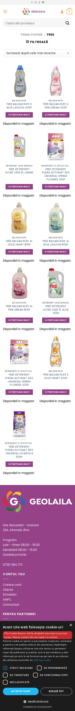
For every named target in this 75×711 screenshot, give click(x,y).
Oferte (8, 589)
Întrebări (9, 594)
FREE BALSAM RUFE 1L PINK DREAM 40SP (56, 106)
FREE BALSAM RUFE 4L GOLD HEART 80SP (19, 243)
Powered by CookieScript (37, 706)
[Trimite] (67, 23)
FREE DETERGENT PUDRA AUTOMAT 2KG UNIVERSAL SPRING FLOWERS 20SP (56, 174)
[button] (5, 11)
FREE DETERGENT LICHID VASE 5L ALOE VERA (56, 310)
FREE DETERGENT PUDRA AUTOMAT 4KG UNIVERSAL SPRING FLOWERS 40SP (19, 380)
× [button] (70, 625)
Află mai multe (42, 660)
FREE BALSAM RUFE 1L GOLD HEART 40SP (56, 376)
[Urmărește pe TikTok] (39, 2)
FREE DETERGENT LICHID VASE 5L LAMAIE (19, 171)
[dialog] (37, 666)
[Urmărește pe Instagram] (35, 2)
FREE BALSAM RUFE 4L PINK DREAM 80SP (19, 308)
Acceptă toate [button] (20, 691)
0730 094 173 (12, 564)
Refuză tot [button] (56, 691)
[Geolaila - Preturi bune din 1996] (33, 11)
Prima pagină (31, 34)
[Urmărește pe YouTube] (43, 2)
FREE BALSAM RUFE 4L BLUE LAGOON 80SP (55, 243)
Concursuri (11, 604)
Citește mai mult (19, 114)
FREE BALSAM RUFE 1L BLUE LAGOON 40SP (19, 106)
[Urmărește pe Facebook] (32, 2)
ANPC (7, 599)
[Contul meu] (62, 11)
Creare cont (12, 584)
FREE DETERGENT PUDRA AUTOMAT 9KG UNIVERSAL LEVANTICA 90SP (19, 452)
